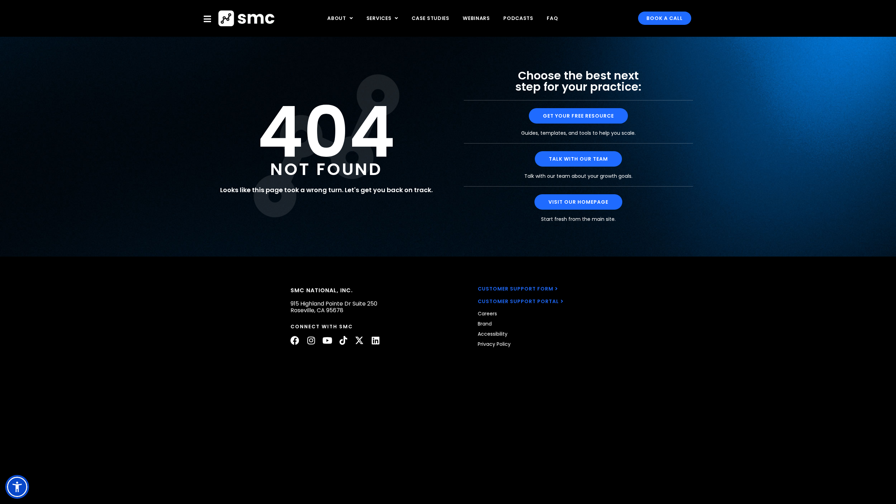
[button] (17, 487)
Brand (485, 323)
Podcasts (518, 18)
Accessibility (492, 333)
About (336, 18)
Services (379, 18)
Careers (487, 313)
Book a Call (664, 18)
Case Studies (430, 18)
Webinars (476, 18)
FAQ (552, 18)
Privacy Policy (494, 344)
